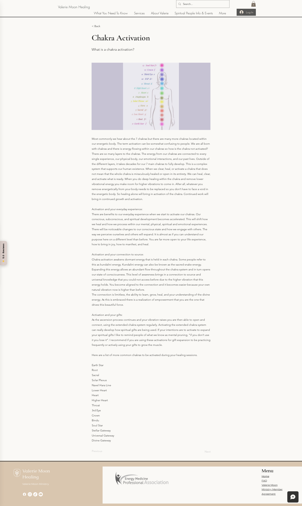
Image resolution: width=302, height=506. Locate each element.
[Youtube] (41, 494)
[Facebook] (24, 494)
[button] (253, 4)
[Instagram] (30, 494)
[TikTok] (35, 494)
